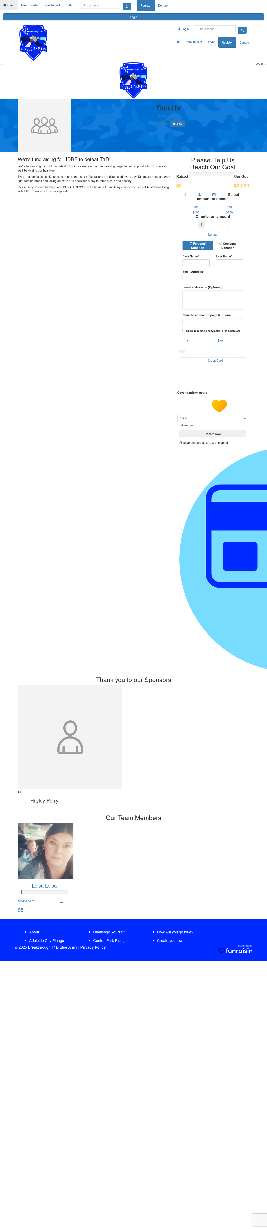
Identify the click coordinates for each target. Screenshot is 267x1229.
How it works (29, 5)
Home (10, 5)
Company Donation (229, 245)
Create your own (171, 940)
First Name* (191, 256)
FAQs (69, 5)
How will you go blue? (175, 931)
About (34, 931)
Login (133, 17)
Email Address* (193, 272)
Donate (163, 5)
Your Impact (52, 5)
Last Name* (224, 256)
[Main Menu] (1, 64)
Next (221, 340)
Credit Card (215, 360)
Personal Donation (198, 245)
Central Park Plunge (110, 940)
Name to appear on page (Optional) (208, 315)
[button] (196, 206)
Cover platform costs (192, 392)
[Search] (127, 6)
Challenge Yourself (109, 931)
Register (145, 5)
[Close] (265, 64)
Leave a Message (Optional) (202, 287)
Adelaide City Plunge (46, 940)
